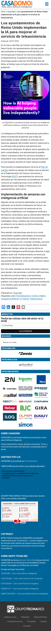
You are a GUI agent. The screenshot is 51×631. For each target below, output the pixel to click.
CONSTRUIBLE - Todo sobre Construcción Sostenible (21, 579)
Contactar (27, 626)
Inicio (3, 11)
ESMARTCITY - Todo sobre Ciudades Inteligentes (20, 589)
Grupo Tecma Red (28, 560)
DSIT (15, 176)
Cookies (43, 621)
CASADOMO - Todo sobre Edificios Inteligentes (19, 573)
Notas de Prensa (40, 617)
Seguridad (11, 11)
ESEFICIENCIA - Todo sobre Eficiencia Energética (19, 584)
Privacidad (31, 621)
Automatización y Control (27, 296)
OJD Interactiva (31, 461)
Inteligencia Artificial (10, 299)
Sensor (26, 299)
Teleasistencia (36, 299)
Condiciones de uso (15, 621)
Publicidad (25, 617)
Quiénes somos (10, 617)
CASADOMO (16, 4)
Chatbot (42, 296)
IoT (20, 299)
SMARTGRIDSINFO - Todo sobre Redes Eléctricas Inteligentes (24, 594)
